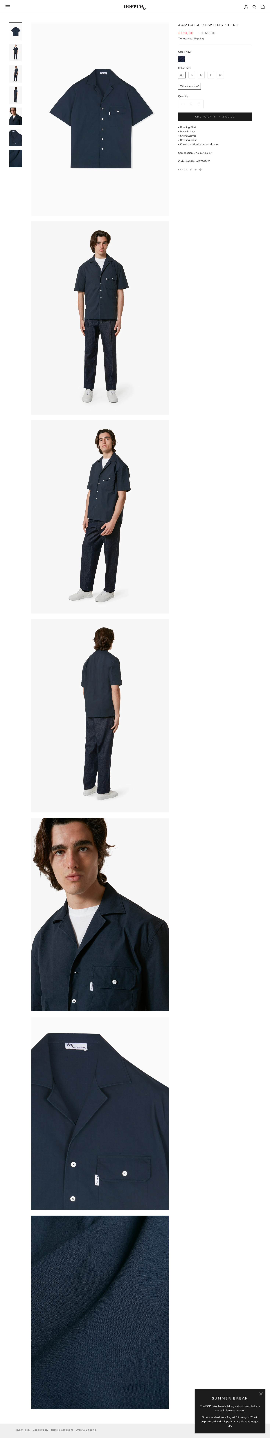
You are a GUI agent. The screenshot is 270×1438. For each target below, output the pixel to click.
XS (181, 75)
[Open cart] (262, 7)
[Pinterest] (200, 169)
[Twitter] (196, 169)
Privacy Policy (22, 1430)
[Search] (254, 7)
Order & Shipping (86, 1430)
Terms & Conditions (62, 1430)
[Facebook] (191, 169)
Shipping (199, 38)
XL (220, 75)
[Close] (261, 1393)
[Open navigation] (8, 6)
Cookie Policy (40, 1430)
